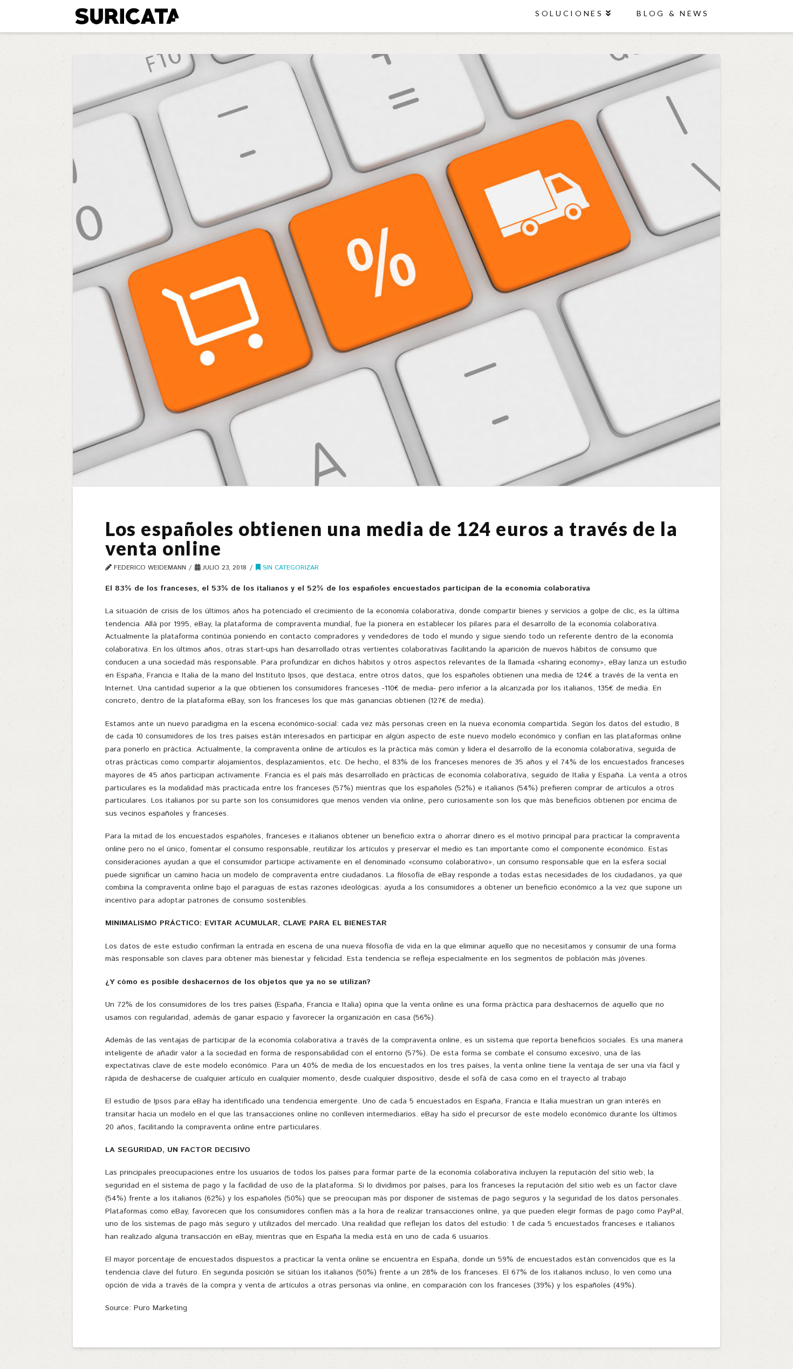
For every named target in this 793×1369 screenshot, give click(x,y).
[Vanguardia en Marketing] (127, 15)
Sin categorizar (290, 567)
